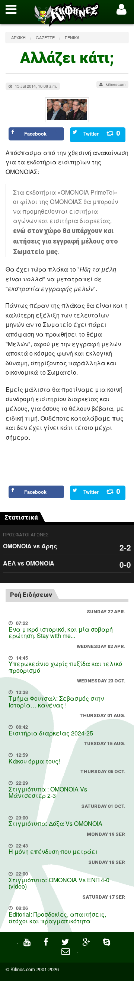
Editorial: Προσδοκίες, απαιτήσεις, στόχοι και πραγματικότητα (57, 917)
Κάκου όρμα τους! (34, 761)
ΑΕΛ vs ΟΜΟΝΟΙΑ (28, 563)
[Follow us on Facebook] (47, 941)
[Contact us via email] (66, 950)
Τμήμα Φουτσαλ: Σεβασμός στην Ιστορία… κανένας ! (56, 701)
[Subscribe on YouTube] (28, 941)
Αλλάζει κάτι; (67, 58)
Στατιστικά (21, 517)
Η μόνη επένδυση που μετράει (53, 851)
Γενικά (72, 37)
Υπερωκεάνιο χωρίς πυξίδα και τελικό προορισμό (65, 667)
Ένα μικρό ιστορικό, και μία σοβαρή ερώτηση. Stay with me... (61, 632)
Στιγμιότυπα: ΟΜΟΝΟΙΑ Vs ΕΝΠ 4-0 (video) (59, 883)
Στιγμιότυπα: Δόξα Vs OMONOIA (55, 823)
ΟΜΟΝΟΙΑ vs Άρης (30, 546)
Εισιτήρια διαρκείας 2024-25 (51, 733)
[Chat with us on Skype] (108, 941)
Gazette (45, 37)
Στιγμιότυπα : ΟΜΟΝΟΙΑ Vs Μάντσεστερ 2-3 (48, 792)
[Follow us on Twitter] (66, 941)
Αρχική (18, 37)
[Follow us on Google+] (87, 941)
